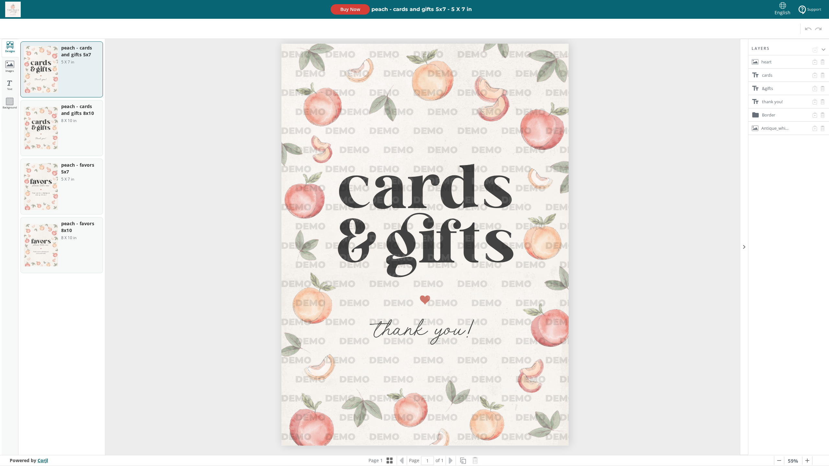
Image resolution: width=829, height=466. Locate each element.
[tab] (10, 48)
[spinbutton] (427, 460)
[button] (788, 50)
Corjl (43, 460)
